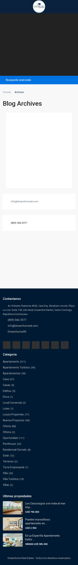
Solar (6, 455)
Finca (6, 396)
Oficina (7, 432)
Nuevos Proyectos (13, 420)
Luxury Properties (13, 414)
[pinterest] (45, 345)
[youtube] (55, 345)
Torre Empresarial (13, 467)
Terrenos (8, 461)
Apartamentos (11, 373)
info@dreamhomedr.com (23, 325)
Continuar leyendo (19, 181)
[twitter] (26, 345)
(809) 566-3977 (19, 222)
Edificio (7, 390)
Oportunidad (10, 437)
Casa (6, 379)
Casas (6, 385)
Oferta (7, 426)
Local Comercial (12, 402)
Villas (6, 484)
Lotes (6, 408)
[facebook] (7, 345)
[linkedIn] (36, 345)
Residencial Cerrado (15, 449)
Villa (5, 473)
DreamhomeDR (17, 331)
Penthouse (9, 443)
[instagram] (65, 345)
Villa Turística (11, 479)
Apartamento (11, 361)
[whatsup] (16, 345)
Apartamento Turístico (16, 367)
